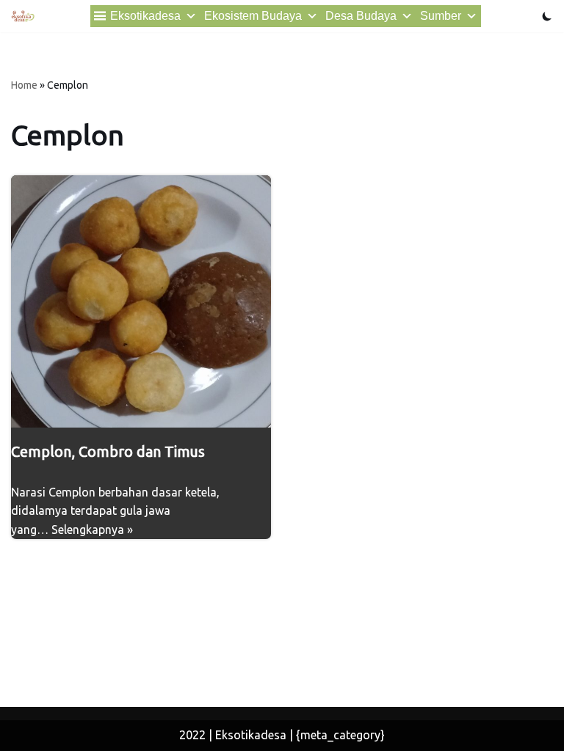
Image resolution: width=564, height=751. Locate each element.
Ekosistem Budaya (253, 16)
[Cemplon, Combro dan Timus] (141, 301)
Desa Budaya (361, 16)
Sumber (440, 16)
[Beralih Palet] (547, 16)
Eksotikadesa (145, 16)
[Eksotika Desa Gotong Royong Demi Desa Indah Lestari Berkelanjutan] (23, 16)
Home (24, 85)
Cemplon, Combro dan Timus (108, 451)
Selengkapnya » (92, 529)
